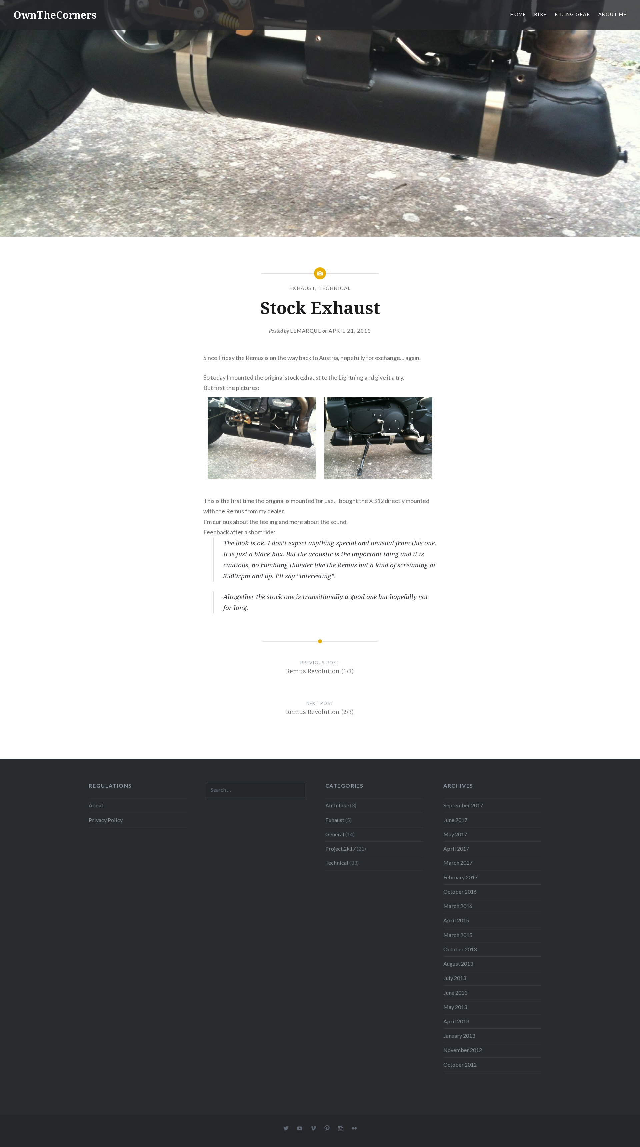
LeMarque (305, 331)
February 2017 (460, 877)
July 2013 (454, 978)
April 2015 (456, 920)
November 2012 (462, 1050)
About (96, 805)
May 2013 (455, 1007)
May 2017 (455, 834)
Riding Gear (572, 14)
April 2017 (456, 848)
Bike (540, 14)
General (334, 834)
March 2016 (457, 906)
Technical (334, 288)
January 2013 (459, 1035)
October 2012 (460, 1064)
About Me (612, 14)
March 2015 (457, 935)
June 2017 (455, 820)
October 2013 (460, 949)
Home (518, 14)
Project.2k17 (340, 848)
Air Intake (337, 805)
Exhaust (302, 288)
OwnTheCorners (55, 15)
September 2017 (463, 805)
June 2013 (455, 992)
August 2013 (458, 963)
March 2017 (457, 863)
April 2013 (456, 1021)
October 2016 (460, 891)
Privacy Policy (106, 820)
